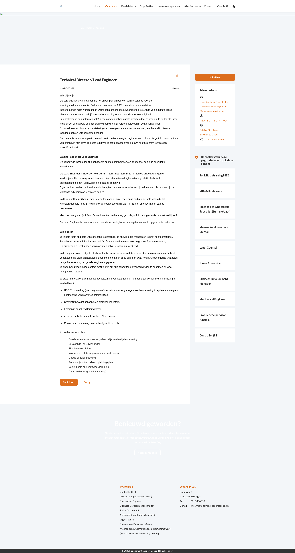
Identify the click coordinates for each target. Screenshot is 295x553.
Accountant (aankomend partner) (137, 514)
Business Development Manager (137, 505)
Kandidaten (127, 6)
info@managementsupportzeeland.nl (210, 505)
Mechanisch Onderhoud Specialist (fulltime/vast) (145, 528)
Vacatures (111, 6)
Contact (208, 6)
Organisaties (146, 6)
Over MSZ (222, 6)
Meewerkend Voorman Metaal (136, 524)
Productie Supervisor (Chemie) (136, 496)
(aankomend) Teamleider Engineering (139, 533)
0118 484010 (198, 501)
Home (97, 6)
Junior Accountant (211, 263)
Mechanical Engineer (212, 299)
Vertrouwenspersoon (169, 6)
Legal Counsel (208, 247)
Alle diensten (191, 6)
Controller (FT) (208, 335)
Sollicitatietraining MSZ (214, 175)
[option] (147, 38)
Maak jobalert (166, 550)
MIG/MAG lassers (210, 191)
